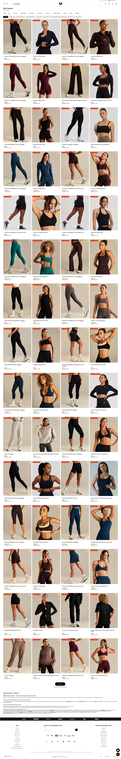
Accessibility (17, 744)
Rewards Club (103, 740)
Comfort (21, 712)
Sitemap (114, 756)
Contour (53, 712)
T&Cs (101, 756)
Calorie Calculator (17, 740)
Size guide (17, 739)
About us (103, 744)
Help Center (17, 737)
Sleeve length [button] (56, 13)
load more (60, 684)
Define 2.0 (52, 710)
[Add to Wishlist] (30, 21)
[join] (76, 730)
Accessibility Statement (17, 746)
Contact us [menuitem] (105, 0)
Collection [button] (23, 13)
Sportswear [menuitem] (16, 3)
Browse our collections (8, 713)
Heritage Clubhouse (103, 735)
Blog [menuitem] (100, 0)
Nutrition (103, 729)
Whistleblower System (104, 746)
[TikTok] (52, 741)
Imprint (17, 742)
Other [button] (64, 13)
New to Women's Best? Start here (17, 748)
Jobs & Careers (103, 742)
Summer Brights (104, 733)
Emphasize (103, 710)
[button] (112, 0)
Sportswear (104, 728)
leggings (69, 701)
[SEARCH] (105, 4)
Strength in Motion (103, 731)
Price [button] (71, 13)
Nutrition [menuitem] (5, 3)
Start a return (17, 733)
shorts (95, 701)
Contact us (17, 728)
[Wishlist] (109, 3)
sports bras (81, 701)
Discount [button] (31, 13)
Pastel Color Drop (104, 737)
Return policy (17, 731)
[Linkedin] (74, 741)
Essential (30, 711)
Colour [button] (15, 13)
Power (19, 710)
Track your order (17, 735)
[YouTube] (63, 741)
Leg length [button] (39, 13)
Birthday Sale (103, 739)
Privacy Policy (107, 756)
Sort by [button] (77, 13)
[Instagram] (46, 741)
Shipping (17, 729)
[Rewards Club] (118, 754)
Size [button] (9, 13)
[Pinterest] (69, 741)
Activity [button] (48, 13)
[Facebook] (57, 741)
